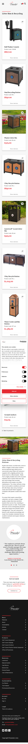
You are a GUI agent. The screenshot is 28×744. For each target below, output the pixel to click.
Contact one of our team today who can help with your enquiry (13, 718)
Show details (20, 386)
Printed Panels (6, 670)
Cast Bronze (5, 665)
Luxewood (5, 660)
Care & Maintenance (7, 672)
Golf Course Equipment (8, 640)
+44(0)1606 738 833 (18, 584)
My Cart (4, 698)
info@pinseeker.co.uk (11, 724)
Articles (4, 627)
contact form (17, 586)
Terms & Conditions (7, 709)
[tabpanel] (14, 543)
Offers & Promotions (7, 650)
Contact (4, 629)
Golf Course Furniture (8, 645)
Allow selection (14, 396)
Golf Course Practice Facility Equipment (12, 647)
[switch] (24, 372)
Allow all (14, 391)
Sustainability (5, 624)
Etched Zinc (5, 667)
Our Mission (5, 683)
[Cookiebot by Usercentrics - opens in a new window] (20, 342)
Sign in (4, 701)
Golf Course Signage (7, 642)
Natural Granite (6, 662)
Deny (14, 401)
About (3, 622)
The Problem (5, 685)
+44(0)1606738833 (9, 722)
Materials (4, 619)
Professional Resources (8, 688)
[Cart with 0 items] (21, 4)
